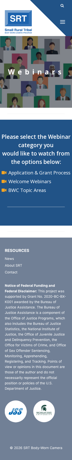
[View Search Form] (58, 6)
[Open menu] (62, 22)
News (9, 259)
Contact (11, 272)
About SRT (13, 265)
